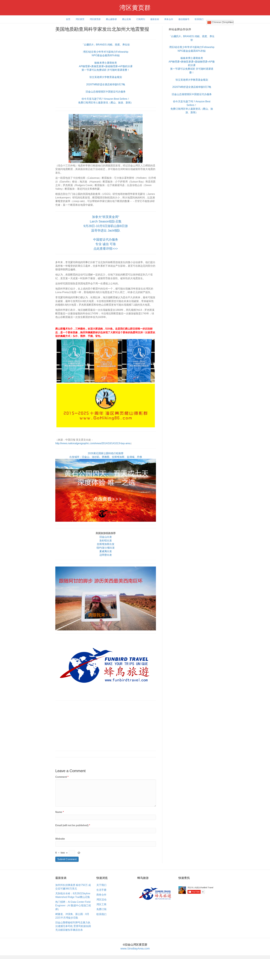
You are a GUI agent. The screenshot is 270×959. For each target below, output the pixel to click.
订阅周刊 (140, 19)
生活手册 (101, 890)
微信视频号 (183, 19)
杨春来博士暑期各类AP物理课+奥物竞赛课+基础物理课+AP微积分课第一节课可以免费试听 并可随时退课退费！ (105, 66)
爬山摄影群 (111, 19)
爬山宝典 (126, 19)
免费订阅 (101, 909)
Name (59, 812)
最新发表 (154, 19)
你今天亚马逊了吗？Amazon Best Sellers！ (106, 98)
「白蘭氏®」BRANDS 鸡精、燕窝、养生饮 (106, 44)
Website (60, 838)
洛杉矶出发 (105, 540)
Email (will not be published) (72, 825)
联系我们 (199, 19)
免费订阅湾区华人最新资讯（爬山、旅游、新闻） (105, 102)
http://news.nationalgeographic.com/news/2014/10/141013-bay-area (92, 443)
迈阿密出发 (105, 555)
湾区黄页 (80, 19)
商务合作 (168, 19)
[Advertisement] (105, 726)
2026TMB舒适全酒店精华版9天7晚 (105, 84)
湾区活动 (101, 899)
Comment (61, 777)
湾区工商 (101, 904)
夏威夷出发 (105, 551)
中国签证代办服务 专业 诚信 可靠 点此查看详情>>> (105, 244)
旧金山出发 (105, 537)
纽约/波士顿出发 (106, 547)
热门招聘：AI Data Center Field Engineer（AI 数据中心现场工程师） (73, 905)
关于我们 (101, 885)
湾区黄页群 (95, 19)
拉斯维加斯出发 (105, 544)
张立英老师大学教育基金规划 (105, 77)
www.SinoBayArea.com (135, 948)
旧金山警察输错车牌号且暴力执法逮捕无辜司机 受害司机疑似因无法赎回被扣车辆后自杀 (73, 926)
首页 (68, 19)
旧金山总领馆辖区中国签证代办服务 (106, 91)
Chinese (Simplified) (222, 22)
